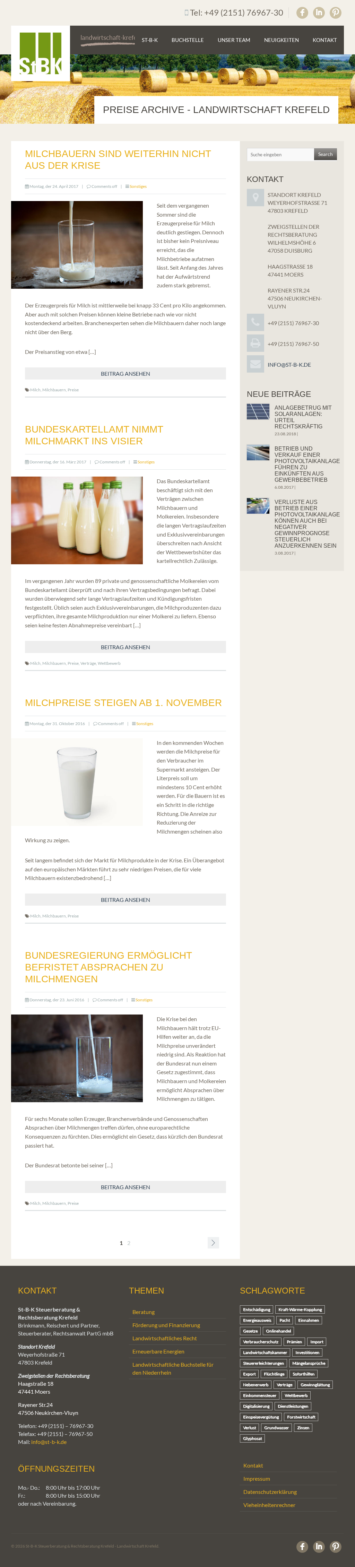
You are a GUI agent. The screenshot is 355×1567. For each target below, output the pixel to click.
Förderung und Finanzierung (166, 1325)
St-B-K (150, 40)
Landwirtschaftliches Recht (164, 1338)
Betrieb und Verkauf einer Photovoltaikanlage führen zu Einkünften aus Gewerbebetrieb (307, 464)
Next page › (213, 1242)
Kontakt (325, 40)
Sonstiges (138, 186)
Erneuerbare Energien (158, 1351)
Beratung (143, 1311)
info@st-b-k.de (289, 364)
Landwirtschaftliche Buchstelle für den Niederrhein (173, 1368)
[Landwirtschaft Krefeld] (40, 53)
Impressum (256, 1478)
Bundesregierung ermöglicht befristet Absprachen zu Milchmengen (108, 967)
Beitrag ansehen (125, 373)
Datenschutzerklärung (270, 1491)
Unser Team (234, 40)
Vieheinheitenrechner (269, 1504)
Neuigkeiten (281, 40)
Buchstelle (188, 40)
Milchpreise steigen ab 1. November (123, 702)
